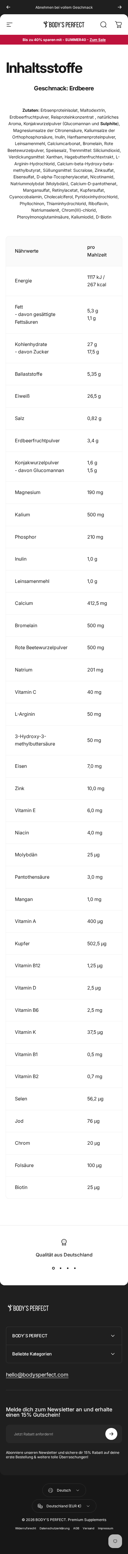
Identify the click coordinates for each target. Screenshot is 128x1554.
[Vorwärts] (119, 7)
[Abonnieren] (111, 1434)
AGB (76, 1528)
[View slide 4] (74, 1268)
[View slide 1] (53, 1268)
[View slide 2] (60, 1268)
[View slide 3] (67, 1268)
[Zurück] (8, 7)
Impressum (105, 1528)
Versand (88, 1528)
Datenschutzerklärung (55, 1528)
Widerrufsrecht (25, 1528)
